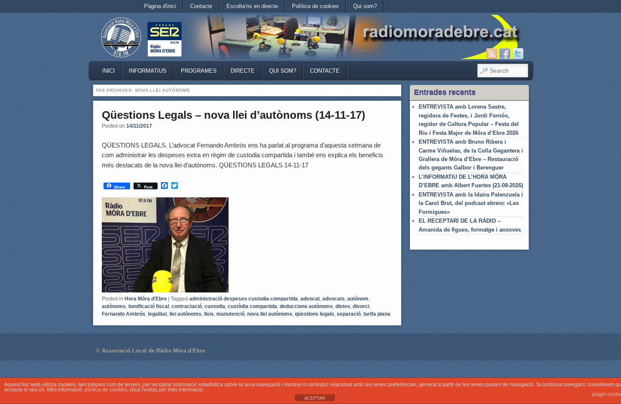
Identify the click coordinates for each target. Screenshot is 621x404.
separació (349, 314)
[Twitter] (517, 53)
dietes (342, 306)
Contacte (201, 6)
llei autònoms (185, 314)
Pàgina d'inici (160, 6)
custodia (214, 306)
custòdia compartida (252, 306)
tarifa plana (376, 314)
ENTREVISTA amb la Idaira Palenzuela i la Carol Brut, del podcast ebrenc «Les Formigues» (471, 203)
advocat (310, 299)
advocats (333, 299)
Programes (199, 71)
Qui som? (365, 6)
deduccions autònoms (306, 306)
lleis (209, 314)
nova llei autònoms (269, 314)
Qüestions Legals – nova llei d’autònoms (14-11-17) (233, 115)
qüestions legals (314, 314)
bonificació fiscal (148, 306)
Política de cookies (315, 6)
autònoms (114, 306)
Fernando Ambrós (123, 314)
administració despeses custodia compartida (243, 299)
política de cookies (105, 390)
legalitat (157, 314)
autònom (357, 299)
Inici (108, 71)
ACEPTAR (314, 398)
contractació (187, 306)
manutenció (230, 314)
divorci (361, 306)
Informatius (147, 71)
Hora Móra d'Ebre (146, 299)
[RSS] (491, 53)
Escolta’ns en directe (252, 6)
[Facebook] (504, 53)
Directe (243, 71)
